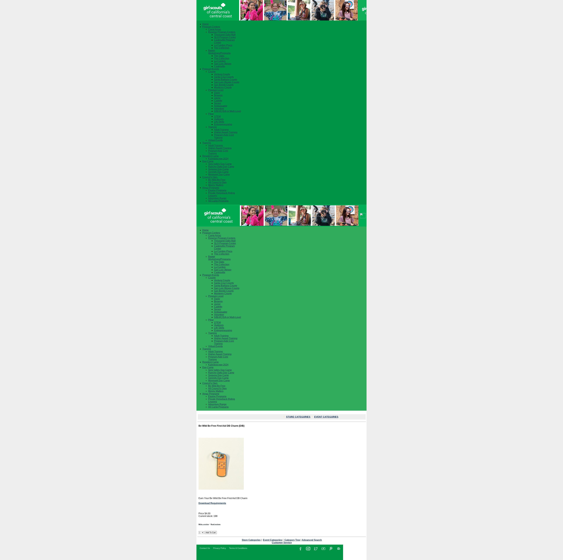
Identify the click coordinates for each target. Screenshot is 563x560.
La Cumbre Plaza (223, 45)
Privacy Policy (219, 548)
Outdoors (219, 119)
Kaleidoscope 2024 (218, 158)
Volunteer (219, 108)
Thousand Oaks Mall (225, 34)
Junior (217, 98)
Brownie (218, 95)
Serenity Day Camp (218, 172)
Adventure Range (217, 198)
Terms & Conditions (238, 548)
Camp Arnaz (214, 29)
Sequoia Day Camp (218, 169)
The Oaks (219, 56)
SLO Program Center (225, 37)
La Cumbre (220, 61)
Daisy (217, 92)
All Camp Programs (218, 201)
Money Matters (215, 185)
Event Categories (272, 540)
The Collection (221, 48)
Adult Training (221, 129)
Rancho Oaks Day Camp (221, 166)
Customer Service (282, 542)
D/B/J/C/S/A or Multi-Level (227, 111)
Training (212, 127)
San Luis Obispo (222, 63)
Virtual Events (215, 140)
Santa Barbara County (225, 79)
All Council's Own (217, 182)
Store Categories (251, 540)
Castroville (219, 66)
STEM (217, 116)
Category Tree (292, 540)
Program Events (210, 69)
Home (205, 24)
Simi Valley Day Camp (220, 164)
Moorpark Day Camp (219, 174)
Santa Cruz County (224, 77)
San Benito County (224, 85)
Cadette (218, 100)
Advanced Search (312, 540)
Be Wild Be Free (216, 180)
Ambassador (220, 106)
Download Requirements (212, 503)
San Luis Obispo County (226, 82)
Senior (217, 103)
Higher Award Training (225, 132)
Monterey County (223, 87)
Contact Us (205, 548)
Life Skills (219, 121)
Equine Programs (217, 190)
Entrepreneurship (223, 124)
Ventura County (222, 74)
